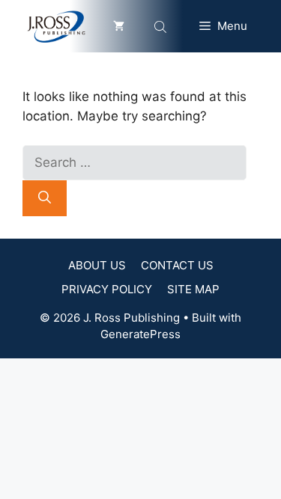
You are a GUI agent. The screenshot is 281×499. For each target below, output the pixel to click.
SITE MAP (193, 289)
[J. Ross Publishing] (57, 26)
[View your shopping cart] (118, 26)
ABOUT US (97, 265)
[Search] (44, 198)
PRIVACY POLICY (106, 289)
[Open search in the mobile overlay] (161, 26)
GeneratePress (140, 334)
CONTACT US (177, 265)
